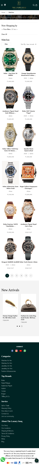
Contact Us (5, 414)
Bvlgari (3, 394)
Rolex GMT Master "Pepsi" (28, 112)
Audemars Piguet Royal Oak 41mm (28, 225)
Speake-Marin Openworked (28, 150)
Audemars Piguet (6, 386)
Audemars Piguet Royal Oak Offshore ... (10, 112)
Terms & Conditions (7, 433)
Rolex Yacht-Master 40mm (28, 262)
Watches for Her (6, 360)
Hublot (3, 388)
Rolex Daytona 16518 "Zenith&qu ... (10, 225)
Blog (2, 441)
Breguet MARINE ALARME (10, 262)
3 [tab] (21, 326)
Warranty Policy (6, 408)
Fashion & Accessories (8, 371)
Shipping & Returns (7, 431)
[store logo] (19, 5)
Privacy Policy (5, 436)
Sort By (23, 44)
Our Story (4, 425)
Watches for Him (6, 363)
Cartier (3, 391)
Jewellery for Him (6, 368)
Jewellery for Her (6, 366)
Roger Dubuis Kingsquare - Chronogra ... (28, 187)
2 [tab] (19, 326)
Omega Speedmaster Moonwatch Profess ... (28, 74)
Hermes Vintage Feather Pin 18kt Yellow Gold (10, 317)
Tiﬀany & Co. (5, 396)
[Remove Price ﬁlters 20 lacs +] (2, 29)
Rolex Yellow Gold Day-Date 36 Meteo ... (10, 150)
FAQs (3, 439)
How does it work (7, 411)
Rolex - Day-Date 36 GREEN (10, 74)
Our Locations (6, 428)
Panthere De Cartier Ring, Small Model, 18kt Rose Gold (28, 318)
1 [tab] (17, 326)
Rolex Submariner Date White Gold (10, 187)
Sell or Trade (5, 406)
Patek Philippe (5, 383)
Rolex (3, 380)
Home (3, 12)
